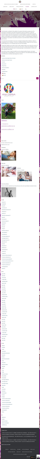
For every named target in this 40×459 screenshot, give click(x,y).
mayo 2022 (4, 304)
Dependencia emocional (6, 209)
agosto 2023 (4, 283)
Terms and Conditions (19, 6)
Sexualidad (3, 245)
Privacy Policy (12, 6)
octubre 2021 (4, 313)
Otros (3, 226)
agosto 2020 (4, 336)
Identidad (3, 366)
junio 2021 (3, 321)
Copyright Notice (34, 6)
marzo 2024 (4, 277)
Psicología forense (5, 240)
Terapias (3, 253)
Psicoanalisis (4, 234)
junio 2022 (3, 302)
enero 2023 (4, 292)
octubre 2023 (4, 279)
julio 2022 (3, 300)
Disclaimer (27, 6)
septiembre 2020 (4, 334)
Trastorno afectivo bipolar (6, 255)
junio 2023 (3, 287)
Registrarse (4, 417)
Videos (3, 268)
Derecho (3, 213)
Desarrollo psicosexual (5, 215)
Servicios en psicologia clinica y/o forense (11, 4)
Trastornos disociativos (6, 262)
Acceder (3, 419)
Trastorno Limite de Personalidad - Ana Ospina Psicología (12, 436)
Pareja (3, 228)
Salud (3, 243)
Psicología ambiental (5, 236)
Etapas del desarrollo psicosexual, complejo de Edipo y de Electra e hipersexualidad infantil (18, 434)
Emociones (3, 219)
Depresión (3, 211)
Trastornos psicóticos (5, 264)
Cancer (3, 349)
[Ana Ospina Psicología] (20, 1)
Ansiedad (3, 347)
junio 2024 (3, 273)
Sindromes (3, 247)
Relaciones (3, 385)
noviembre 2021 (4, 311)
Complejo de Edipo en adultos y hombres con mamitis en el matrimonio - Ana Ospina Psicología (19, 432)
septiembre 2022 (4, 296)
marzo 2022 (4, 306)
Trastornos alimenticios (6, 257)
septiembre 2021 (4, 315)
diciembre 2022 (4, 294)
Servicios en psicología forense (25, 4)
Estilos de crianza (5, 221)
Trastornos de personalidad (6, 259)
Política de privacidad (25, 449)
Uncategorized (4, 266)
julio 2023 (3, 285)
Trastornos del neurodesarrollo (7, 404)
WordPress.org (4, 424)
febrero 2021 (4, 325)
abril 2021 (3, 323)
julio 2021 (3, 319)
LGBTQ (3, 368)
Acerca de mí (5, 6)
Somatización (4, 249)
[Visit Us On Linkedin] (39, 456)
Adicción (3, 202)
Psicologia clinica (4, 238)
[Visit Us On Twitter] (37, 456)
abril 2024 (3, 275)
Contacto (34, 4)
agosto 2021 (4, 317)
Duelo (3, 217)
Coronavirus (4, 207)
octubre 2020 (4, 332)
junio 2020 (3, 340)
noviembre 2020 (4, 330)
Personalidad (4, 232)
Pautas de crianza (5, 230)
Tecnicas (3, 251)
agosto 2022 (4, 298)
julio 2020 (3, 338)
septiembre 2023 (4, 281)
